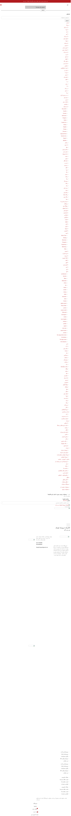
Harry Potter (63, 305)
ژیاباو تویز (66, 192)
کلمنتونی (66, 230)
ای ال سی (65, 63)
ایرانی (67, 22)
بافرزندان (66, 77)
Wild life (64, 140)
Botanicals (64, 280)
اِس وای (66, 43)
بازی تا (66, 72)
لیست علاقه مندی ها (64, 779)
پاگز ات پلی (65, 102)
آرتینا (67, 29)
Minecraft (64, 312)
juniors (65, 307)
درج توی (66, 165)
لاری (67, 267)
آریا (67, 31)
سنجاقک (66, 203)
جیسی (66, 156)
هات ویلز (66, 377)
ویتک (67, 402)
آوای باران (66, 38)
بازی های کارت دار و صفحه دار (61, 461)
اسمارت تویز (65, 50)
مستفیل (66, 357)
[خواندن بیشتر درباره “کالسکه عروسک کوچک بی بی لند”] (68, 525)
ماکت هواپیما (63, 443)
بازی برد (66, 70)
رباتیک (66, 466)
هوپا (67, 389)
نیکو (67, 373)
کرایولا (66, 228)
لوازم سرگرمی (64, 418)
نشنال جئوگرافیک (64, 366)
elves (65, 298)
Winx (65, 249)
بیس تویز (66, 97)
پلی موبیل (66, 106)
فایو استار (66, 210)
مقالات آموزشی (65, 777)
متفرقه (66, 350)
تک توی (66, 144)
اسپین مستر (65, 47)
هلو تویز (66, 382)
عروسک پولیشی (64, 457)
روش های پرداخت (64, 751)
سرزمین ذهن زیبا (64, 201)
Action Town (63, 235)
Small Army (64, 244)
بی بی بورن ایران (64, 95)
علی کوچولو (65, 208)
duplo (65, 294)
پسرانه (67, 420)
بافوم (66, 79)
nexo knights (63, 319)
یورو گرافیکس (65, 409)
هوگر (67, 391)
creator (64, 289)
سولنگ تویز (65, 206)
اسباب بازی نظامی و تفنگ (62, 425)
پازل (67, 463)
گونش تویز (65, 264)
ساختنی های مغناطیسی (63, 470)
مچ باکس (66, 355)
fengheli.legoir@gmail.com (42, 547)
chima (65, 282)
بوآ (67, 93)
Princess (64, 131)
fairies (65, 120)
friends (64, 301)
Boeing (64, 237)
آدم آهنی (66, 423)
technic (64, 332)
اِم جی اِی (66, 52)
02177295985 (39, 542)
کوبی (67, 233)
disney (65, 292)
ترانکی (66, 142)
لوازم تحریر (65, 472)
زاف (67, 185)
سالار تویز (66, 197)
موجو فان (66, 359)
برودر (66, 83)
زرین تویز (66, 188)
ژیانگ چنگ (65, 194)
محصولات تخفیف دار (64, 487)
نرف (67, 364)
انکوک (66, 59)
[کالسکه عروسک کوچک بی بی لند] (62, 505)
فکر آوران (66, 212)
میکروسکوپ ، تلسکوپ (63, 475)
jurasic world (63, 310)
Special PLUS (63, 133)
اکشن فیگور (65, 479)
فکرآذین (66, 215)
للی (67, 344)
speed (65, 325)
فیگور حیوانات (65, 481)
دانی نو (66, 163)
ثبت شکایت (65, 760)
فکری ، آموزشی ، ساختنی (63, 459)
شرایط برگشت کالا (64, 758)
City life (64, 111)
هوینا (67, 396)
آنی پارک (66, 36)
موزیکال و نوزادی (65, 484)
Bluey (65, 278)
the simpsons (63, 341)
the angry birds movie (61, 334)
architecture (63, 273)
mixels (65, 316)
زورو (67, 190)
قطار (67, 429)
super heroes (63, 330)
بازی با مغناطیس (64, 68)
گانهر (67, 262)
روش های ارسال (64, 754)
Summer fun (63, 135)
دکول (67, 167)
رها (67, 178)
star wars (64, 328)
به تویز (66, 90)
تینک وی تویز (65, 149)
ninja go (64, 321)
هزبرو (66, 380)
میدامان (66, 362)
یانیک (67, 407)
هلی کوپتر (66, 445)
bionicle (64, 276)
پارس (66, 99)
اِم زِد (67, 54)
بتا (67, 81)
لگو (67, 271)
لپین (67, 269)
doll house (64, 115)
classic (65, 287)
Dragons (64, 117)
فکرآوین (66, 217)
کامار (67, 224)
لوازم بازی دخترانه (64, 452)
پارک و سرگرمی (65, 411)
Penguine (64, 242)
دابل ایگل (66, 160)
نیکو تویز (66, 375)
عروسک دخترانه (64, 450)
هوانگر (66, 386)
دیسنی (66, 174)
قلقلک (66, 221)
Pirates (64, 129)
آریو (67, 34)
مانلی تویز (65, 348)
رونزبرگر (66, 181)
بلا (67, 86)
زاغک (66, 183)
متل (67, 353)
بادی (67, 414)
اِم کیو (66, 56)
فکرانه (66, 219)
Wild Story (64, 246)
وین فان (66, 405)
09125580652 (39, 544)
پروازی (66, 427)
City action (64, 108)
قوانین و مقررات (64, 784)
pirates (64, 323)
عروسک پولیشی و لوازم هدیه (63, 454)
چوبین (66, 158)
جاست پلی (65, 151)
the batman (63, 337)
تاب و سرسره (65, 416)
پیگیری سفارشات (64, 756)
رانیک (66, 176)
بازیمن (66, 74)
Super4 (64, 138)
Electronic (64, 240)
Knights (64, 126)
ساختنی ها (65, 468)
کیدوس (66, 251)
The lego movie (63, 339)
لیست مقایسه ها (64, 781)
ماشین (66, 434)
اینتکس (66, 65)
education (64, 296)
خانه (69, 494)
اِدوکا (67, 41)
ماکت (66, 438)
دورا (67, 169)
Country (64, 113)
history (65, 124)
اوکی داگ (66, 61)
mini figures (63, 314)
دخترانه (67, 448)
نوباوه (66, 371)
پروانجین (66, 104)
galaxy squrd (63, 303)
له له (67, 346)
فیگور (67, 477)
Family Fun (64, 122)
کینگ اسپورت (65, 258)
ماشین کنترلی (65, 436)
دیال (67, 172)
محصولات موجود (65, 489)
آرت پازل (66, 27)
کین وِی (66, 255)
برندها (67, 25)
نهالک (66, 368)
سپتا (67, 199)
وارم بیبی (66, 398)
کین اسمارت (65, 253)
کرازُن (66, 226)
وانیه (67, 400)
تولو (67, 147)
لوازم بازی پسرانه (64, 432)
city (65, 285)
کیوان (66, 260)
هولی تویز (66, 393)
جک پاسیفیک (65, 154)
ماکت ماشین (63, 441)
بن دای (66, 88)
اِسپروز (66, 45)
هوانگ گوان (65, 384)
